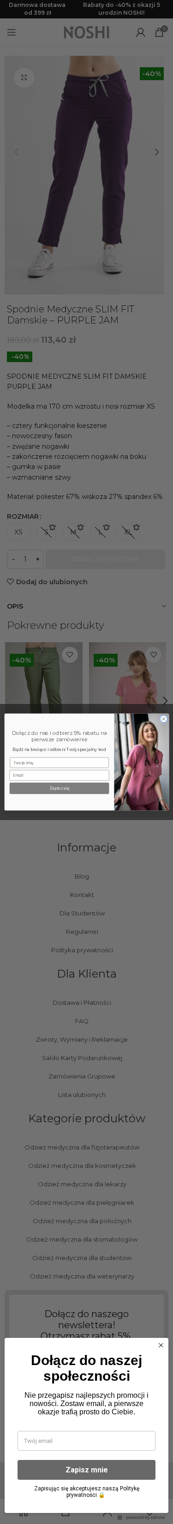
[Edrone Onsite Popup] (86, 762)
